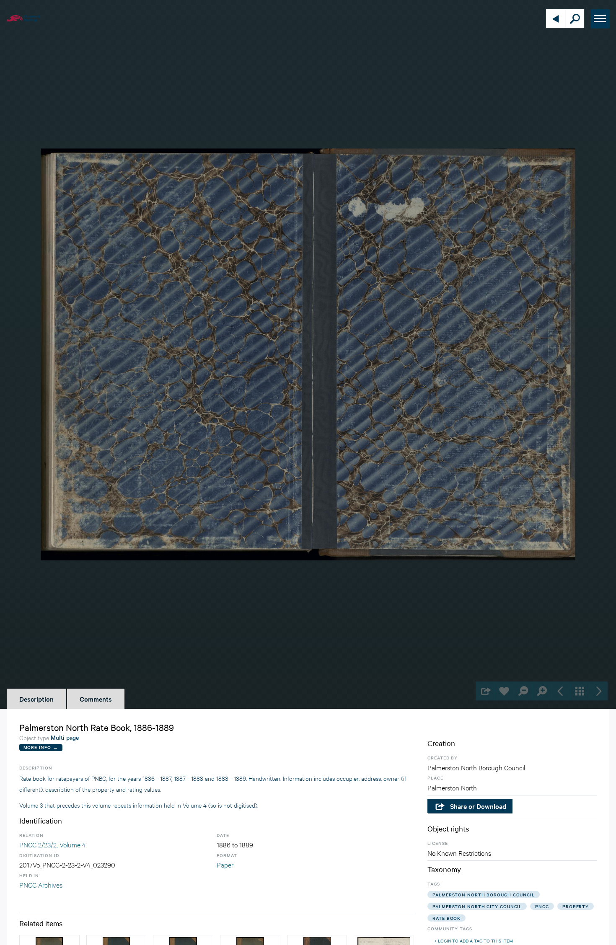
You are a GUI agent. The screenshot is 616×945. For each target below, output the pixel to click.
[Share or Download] (485, 691)
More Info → (40, 747)
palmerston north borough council (483, 894)
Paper (225, 864)
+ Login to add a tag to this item (473, 940)
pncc (542, 906)
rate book (446, 918)
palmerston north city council (477, 906)
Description (36, 698)
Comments (96, 698)
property (575, 906)
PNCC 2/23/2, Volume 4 (52, 844)
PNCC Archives (40, 884)
